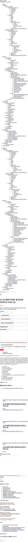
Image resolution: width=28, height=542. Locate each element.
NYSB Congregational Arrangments (19, 74)
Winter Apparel (8, 142)
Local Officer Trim (18, 26)
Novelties (7, 123)
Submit (1, 349)
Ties (14, 27)
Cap (12, 20)
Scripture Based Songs (18, 85)
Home (4, 4)
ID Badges (10, 110)
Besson (12, 61)
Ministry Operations (9, 103)
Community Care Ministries (11, 139)
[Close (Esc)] (4, 540)
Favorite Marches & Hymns (20, 84)
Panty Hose (16, 49)
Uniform (10, 15)
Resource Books (9, 112)
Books (9, 114)
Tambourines (11, 67)
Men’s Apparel (8, 6)
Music (4, 56)
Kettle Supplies (8, 140)
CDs (6, 100)
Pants (12, 18)
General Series (17, 87)
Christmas (5, 129)
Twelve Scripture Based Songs (17, 98)
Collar (15, 23)
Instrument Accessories (13, 62)
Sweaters (13, 11)
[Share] (3, 540)
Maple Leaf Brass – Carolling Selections (16, 135)
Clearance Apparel (9, 144)
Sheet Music (8, 70)
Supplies (10, 116)
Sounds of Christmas (12, 138)
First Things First (17, 88)
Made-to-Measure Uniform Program (18, 28)
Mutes (12, 63)
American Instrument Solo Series (21, 94)
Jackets (12, 12)
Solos (12, 93)
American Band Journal (19, 78)
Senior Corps (11, 111)
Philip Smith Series (18, 96)
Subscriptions (8, 128)
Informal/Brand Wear (12, 7)
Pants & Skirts (14, 43)
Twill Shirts (13, 10)
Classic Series (14, 72)
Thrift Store (7, 121)
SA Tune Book (14, 76)
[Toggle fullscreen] (1, 540)
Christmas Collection (12, 133)
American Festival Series (19, 79)
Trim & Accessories (15, 22)
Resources (5, 101)
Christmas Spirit (11, 134)
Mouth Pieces (14, 65)
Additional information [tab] (8, 353)
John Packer (13, 60)
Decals (9, 106)
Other (12, 13)
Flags (9, 107)
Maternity (13, 54)
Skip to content (3, 0)
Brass (9, 59)
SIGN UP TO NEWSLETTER (7, 475)
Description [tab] (5, 352)
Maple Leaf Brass (14, 73)
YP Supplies (8, 127)
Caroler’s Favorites (12, 132)
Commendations (11, 105)
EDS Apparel (11, 118)
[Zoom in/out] (0, 540)
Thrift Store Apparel (12, 122)
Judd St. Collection (18, 89)
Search (1, 291)
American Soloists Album (19, 95)
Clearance (5, 143)
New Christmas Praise (13, 137)
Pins (9, 124)
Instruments (7, 57)
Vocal (9, 99)
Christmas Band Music (10, 131)
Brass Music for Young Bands (20, 83)
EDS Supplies (8, 117)
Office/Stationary (11, 109)
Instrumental (10, 71)
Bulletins (10, 104)
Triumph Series (17, 90)
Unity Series (16, 92)
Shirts (12, 17)
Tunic (12, 16)
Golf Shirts (13, 9)
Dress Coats (13, 21)
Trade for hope (6, 145)
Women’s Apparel (9, 29)
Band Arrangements (15, 77)
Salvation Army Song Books (11, 68)
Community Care (9, 115)
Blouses (12, 42)
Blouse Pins (16, 46)
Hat (11, 44)
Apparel (4, 5)
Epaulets (15, 24)
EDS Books (10, 120)
